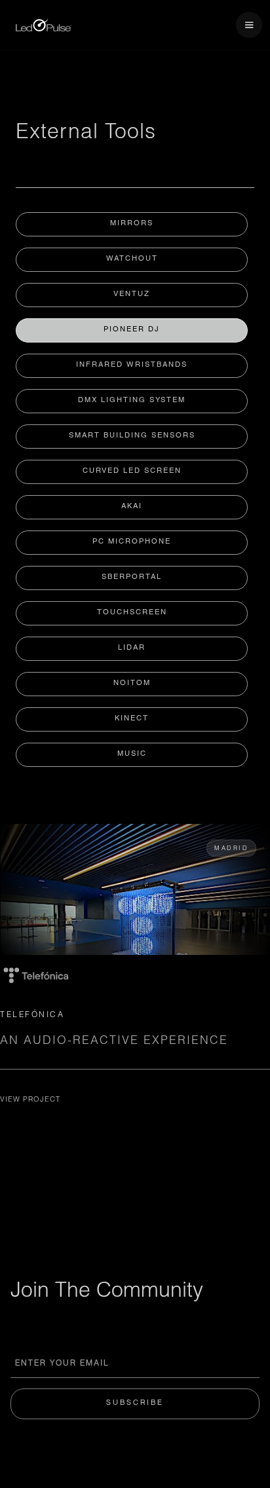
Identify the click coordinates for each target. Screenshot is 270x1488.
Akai (131, 506)
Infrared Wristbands (131, 365)
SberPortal (132, 577)
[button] (249, 25)
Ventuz (131, 294)
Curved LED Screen (132, 471)
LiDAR (131, 648)
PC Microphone (131, 542)
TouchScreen (132, 612)
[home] (40, 25)
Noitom (132, 683)
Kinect (132, 718)
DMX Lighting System (131, 400)
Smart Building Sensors (132, 435)
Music (132, 754)
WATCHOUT (132, 259)
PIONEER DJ (132, 329)
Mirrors (131, 223)
